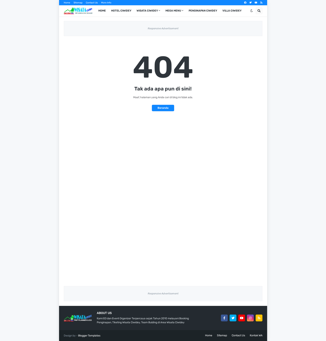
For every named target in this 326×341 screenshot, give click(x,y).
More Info (106, 2)
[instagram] (250, 318)
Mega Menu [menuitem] (173, 10)
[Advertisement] (163, 149)
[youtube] (256, 2)
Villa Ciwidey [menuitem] (231, 10)
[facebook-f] (224, 318)
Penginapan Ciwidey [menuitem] (203, 10)
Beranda (163, 108)
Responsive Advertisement (163, 28)
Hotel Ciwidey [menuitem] (121, 10)
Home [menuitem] (102, 10)
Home (67, 2)
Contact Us (92, 2)
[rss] (261, 2)
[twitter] (250, 2)
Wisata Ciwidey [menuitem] (147, 10)
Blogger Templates (89, 335)
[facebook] (245, 2)
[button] (251, 10)
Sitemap (78, 2)
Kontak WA (256, 335)
